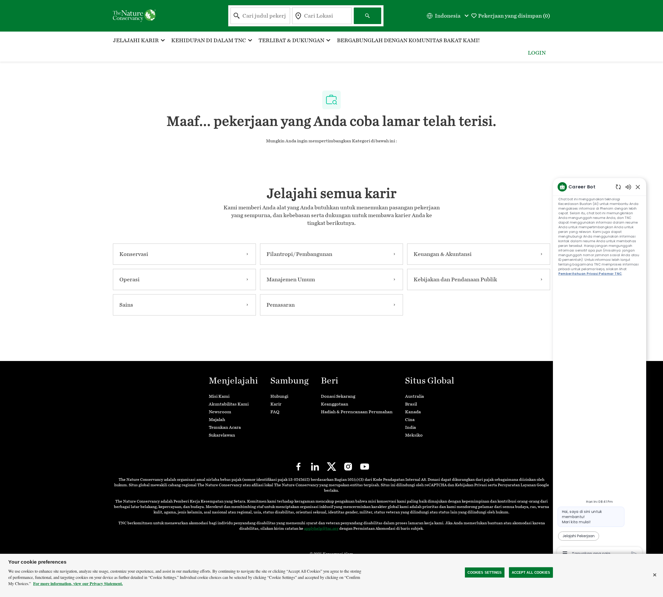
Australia (414, 396)
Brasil (411, 404)
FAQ (274, 411)
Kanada (413, 411)
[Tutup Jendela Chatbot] (638, 186)
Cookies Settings (484, 572)
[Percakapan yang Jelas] (618, 186)
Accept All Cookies (531, 572)
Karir (276, 404)
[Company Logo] (134, 15)
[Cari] (367, 16)
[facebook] (298, 466)
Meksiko (414, 435)
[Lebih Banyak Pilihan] (565, 553)
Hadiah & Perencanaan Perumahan (357, 411)
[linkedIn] (315, 466)
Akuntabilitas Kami (229, 404)
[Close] (654, 574)
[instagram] (348, 466)
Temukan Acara (225, 427)
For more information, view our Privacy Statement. (78, 583)
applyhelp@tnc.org (321, 528)
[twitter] (331, 466)
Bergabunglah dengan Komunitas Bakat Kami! (408, 40)
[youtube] (364, 466)
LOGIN (537, 53)
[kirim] (634, 553)
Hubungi (279, 396)
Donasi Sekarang (338, 396)
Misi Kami (219, 396)
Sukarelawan (222, 435)
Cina (410, 419)
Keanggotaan (334, 404)
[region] (599, 370)
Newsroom (220, 411)
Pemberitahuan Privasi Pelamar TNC (590, 273)
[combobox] (260, 16)
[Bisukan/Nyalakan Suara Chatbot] (628, 186)
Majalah (217, 419)
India (410, 427)
